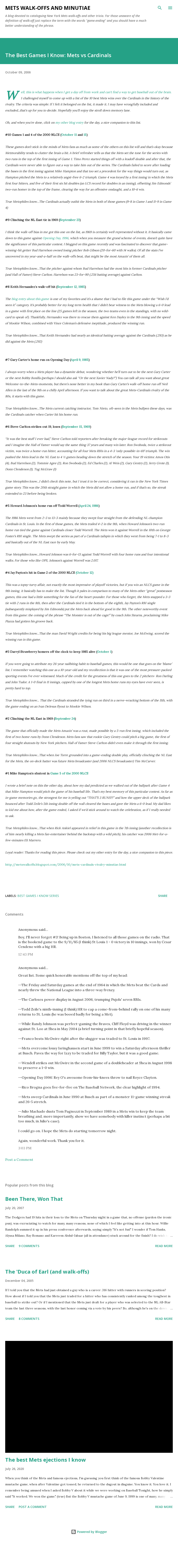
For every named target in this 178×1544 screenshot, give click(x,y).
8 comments (29, 1319)
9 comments (29, 1246)
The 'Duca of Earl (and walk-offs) (47, 1271)
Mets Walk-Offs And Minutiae (47, 7)
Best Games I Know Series (38, 896)
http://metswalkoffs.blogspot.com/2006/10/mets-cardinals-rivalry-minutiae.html (65, 864)
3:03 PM (24, 1148)
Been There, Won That (34, 1198)
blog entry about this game (30, 299)
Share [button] (163, 896)
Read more (164, 1246)
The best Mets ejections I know (45, 1459)
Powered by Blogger (91, 1532)
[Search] (159, 7)
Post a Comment (19, 1159)
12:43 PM (25, 954)
